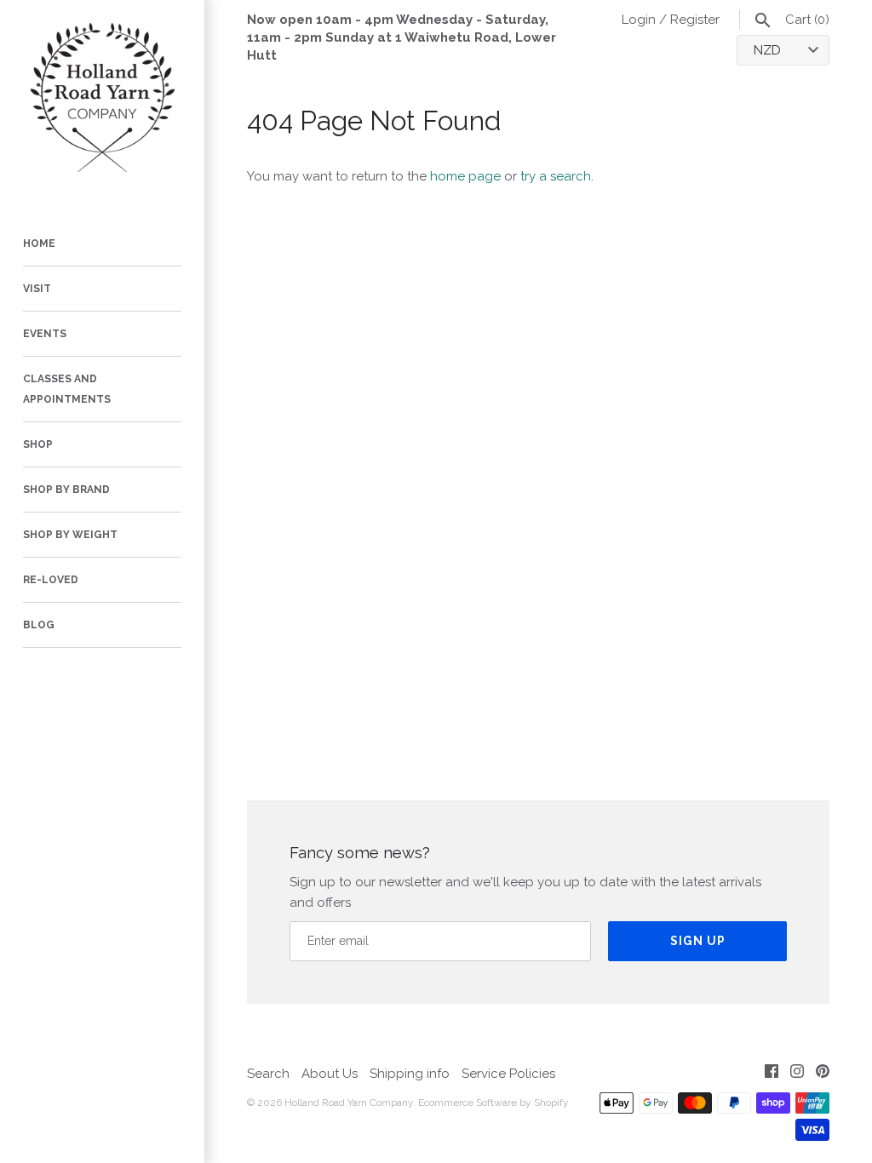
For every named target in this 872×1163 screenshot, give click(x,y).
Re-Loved (50, 580)
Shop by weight (70, 535)
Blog (38, 625)
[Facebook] (771, 1074)
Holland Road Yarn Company (348, 1103)
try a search (555, 176)
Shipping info (410, 1073)
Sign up (698, 941)
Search (268, 1073)
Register (695, 19)
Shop (38, 444)
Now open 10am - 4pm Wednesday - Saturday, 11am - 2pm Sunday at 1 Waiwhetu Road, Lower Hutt (401, 37)
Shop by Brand (66, 490)
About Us (329, 1073)
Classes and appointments (67, 389)
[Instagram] (797, 1074)
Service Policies (508, 1073)
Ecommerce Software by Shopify (493, 1103)
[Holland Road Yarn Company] (102, 102)
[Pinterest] (822, 1074)
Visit (37, 289)
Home (39, 243)
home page (465, 176)
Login (639, 19)
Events (44, 334)
